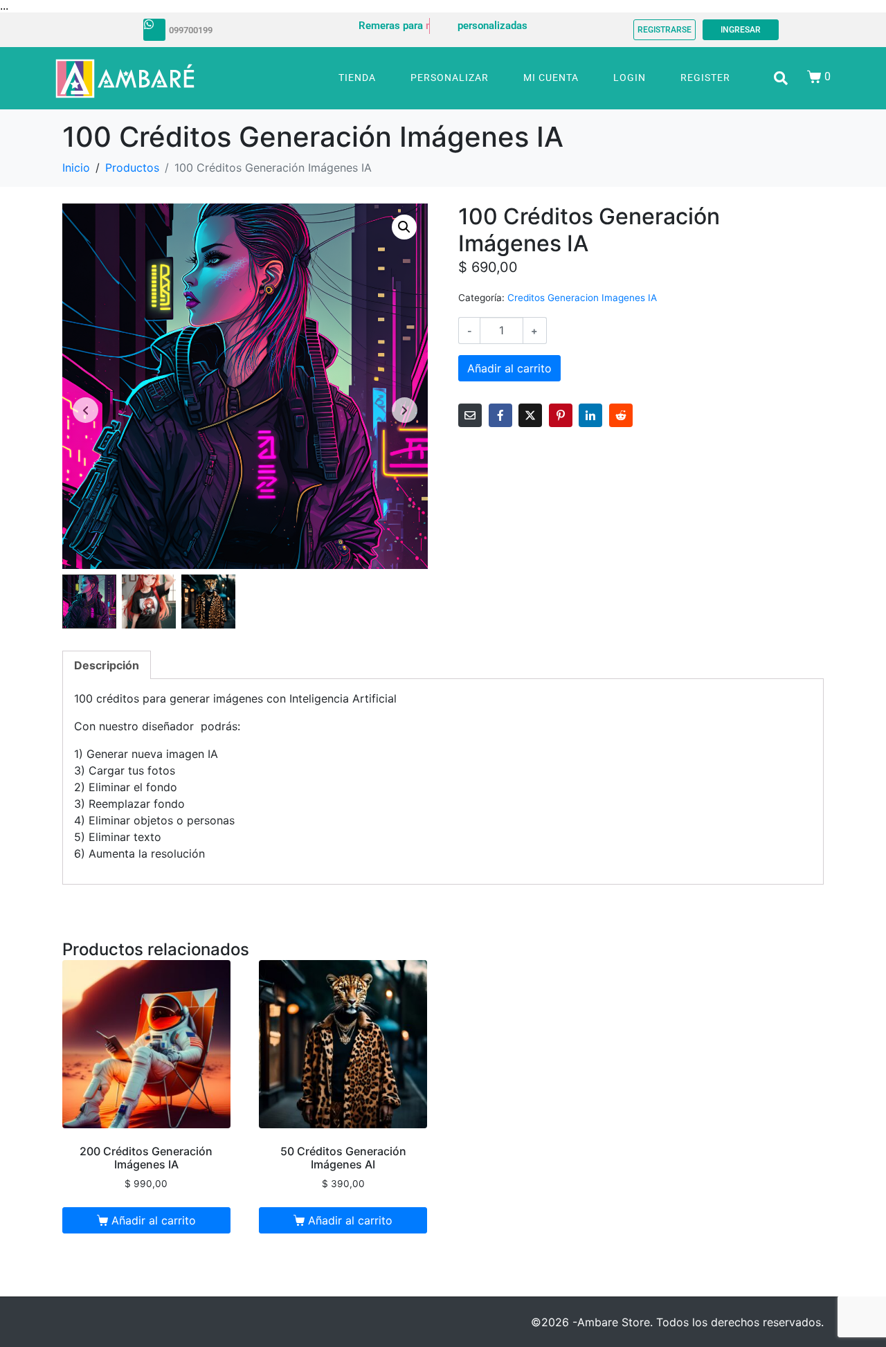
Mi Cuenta (551, 77)
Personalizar (449, 77)
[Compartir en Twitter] (530, 415)
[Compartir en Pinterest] (560, 415)
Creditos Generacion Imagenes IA (582, 297)
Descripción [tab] (106, 665)
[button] (404, 227)
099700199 (191, 30)
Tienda (357, 77)
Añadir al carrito (509, 368)
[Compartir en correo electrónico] (470, 415)
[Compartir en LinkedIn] (590, 415)
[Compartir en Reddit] (621, 415)
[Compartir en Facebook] (500, 415)
